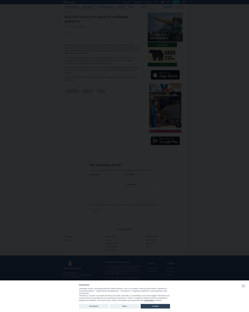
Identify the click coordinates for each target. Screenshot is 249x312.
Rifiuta (124, 306)
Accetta (155, 306)
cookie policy (149, 300)
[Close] (243, 286)
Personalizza (93, 306)
